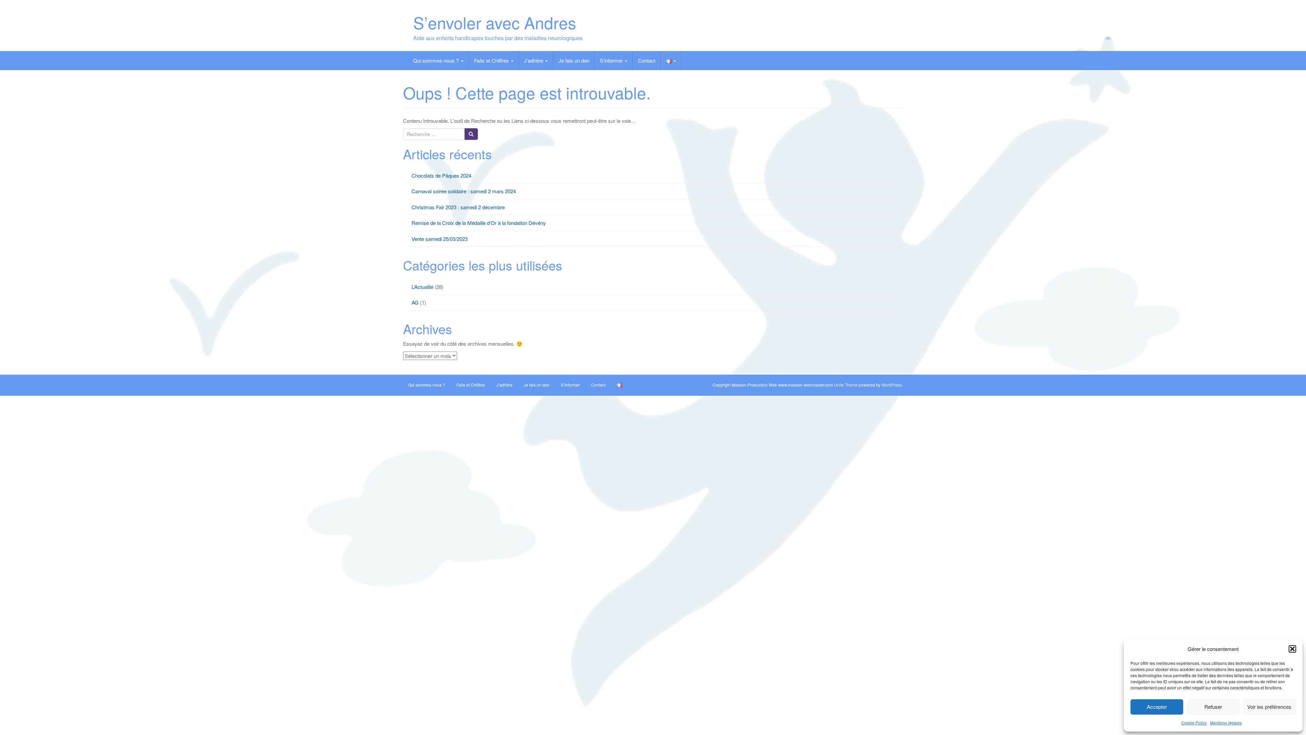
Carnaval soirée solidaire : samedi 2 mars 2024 (464, 191)
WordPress (892, 385)
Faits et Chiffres (492, 60)
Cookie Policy (1194, 722)
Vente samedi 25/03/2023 (440, 238)
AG (415, 302)
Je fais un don (573, 60)
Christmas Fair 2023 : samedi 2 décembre (458, 207)
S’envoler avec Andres (494, 22)
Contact (646, 60)
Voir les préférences (1269, 706)
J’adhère (534, 60)
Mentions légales (1226, 722)
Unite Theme (846, 385)
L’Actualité (422, 286)
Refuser (1213, 706)
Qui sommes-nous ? (436, 60)
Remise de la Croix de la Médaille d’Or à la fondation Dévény (479, 222)
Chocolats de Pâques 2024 (441, 175)
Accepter (1157, 706)
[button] (1292, 649)
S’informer (612, 60)
